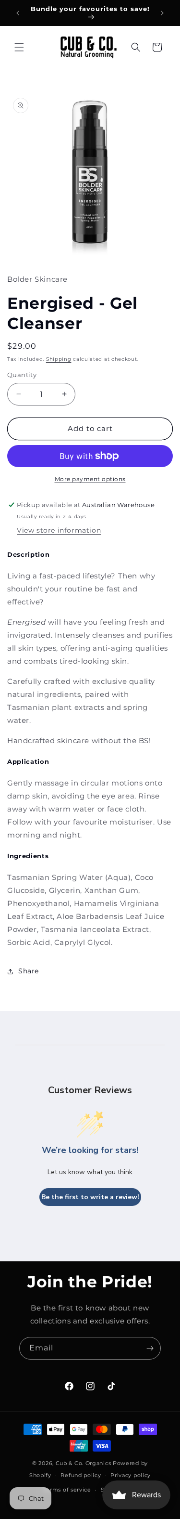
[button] (19, 47)
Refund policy (80, 1475)
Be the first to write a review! (90, 1197)
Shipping (59, 359)
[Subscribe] (149, 1348)
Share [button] (28, 971)
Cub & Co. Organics (83, 1463)
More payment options (90, 479)
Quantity (21, 375)
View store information (59, 530)
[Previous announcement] (17, 13)
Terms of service (67, 1489)
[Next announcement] (162, 13)
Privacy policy (130, 1475)
